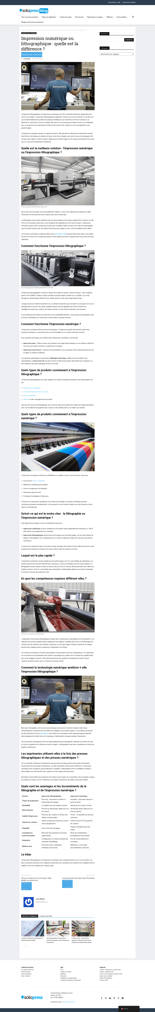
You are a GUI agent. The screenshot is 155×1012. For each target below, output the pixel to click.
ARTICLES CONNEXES (29, 916)
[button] (132, 17)
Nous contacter (25, 976)
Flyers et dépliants (49, 17)
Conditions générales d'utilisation (70, 980)
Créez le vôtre (104, 980)
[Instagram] (106, 995)
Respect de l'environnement (32, 22)
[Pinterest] (114, 995)
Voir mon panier (128, 2)
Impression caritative (106, 976)
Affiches (109, 17)
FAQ (61, 970)
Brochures (79, 17)
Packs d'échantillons (106, 978)
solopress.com (114, 2)
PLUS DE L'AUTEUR (45, 916)
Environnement (25, 972)
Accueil (23, 30)
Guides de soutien (65, 972)
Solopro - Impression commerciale (110, 970)
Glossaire (63, 976)
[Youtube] (123, 995)
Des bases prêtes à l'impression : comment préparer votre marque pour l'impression (57, 940)
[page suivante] (26, 946)
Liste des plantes (26, 974)
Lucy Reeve (27, 59)
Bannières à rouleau (95, 17)
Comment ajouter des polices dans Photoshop (78, 878)
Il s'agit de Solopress (27, 970)
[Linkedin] (110, 995)
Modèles (63, 974)
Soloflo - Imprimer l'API (106, 972)
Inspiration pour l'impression (36, 30)
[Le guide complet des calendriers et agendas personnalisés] (32, 928)
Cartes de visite (66, 17)
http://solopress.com (42, 902)
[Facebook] (101, 995)
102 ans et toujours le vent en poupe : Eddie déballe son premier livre (36, 879)
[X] (118, 995)
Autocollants (122, 17)
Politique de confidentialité (68, 978)
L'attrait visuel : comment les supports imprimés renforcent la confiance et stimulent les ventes (81, 940)
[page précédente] (22, 946)
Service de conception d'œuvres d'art (111, 974)
